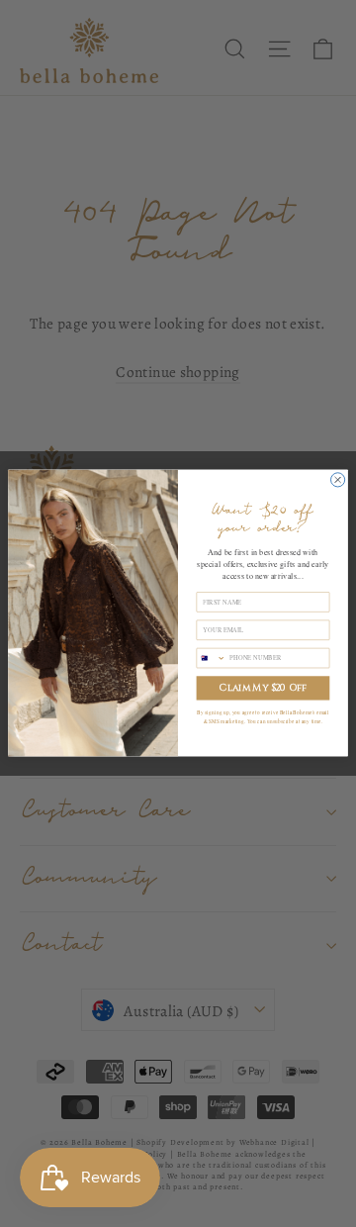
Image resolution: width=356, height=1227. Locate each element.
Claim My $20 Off (263, 688)
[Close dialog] (338, 480)
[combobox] (211, 658)
